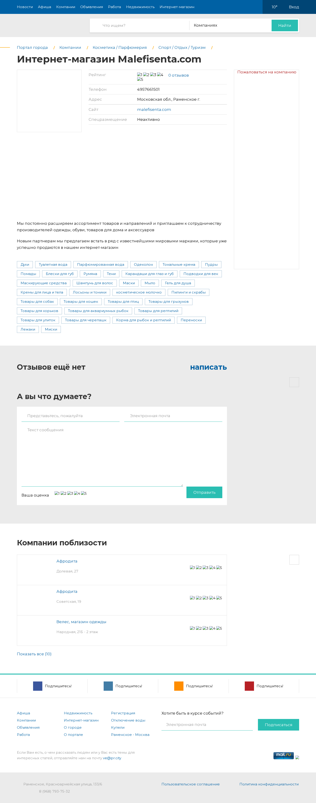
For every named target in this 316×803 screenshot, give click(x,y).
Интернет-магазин (177, 7)
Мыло (150, 283)
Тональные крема (179, 264)
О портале (73, 734)
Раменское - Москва (130, 734)
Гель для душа (178, 283)
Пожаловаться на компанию (266, 72)
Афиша (44, 7)
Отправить (204, 492)
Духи (25, 264)
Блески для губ (60, 274)
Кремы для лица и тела (42, 292)
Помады (28, 274)
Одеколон (143, 264)
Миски (51, 329)
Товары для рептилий (158, 311)
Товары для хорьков (39, 311)
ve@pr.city (112, 758)
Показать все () (34, 654)
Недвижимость (140, 7)
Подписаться (278, 724)
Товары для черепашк (85, 320)
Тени (111, 274)
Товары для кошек (81, 301)
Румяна (90, 274)
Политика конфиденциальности (269, 784)
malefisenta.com (154, 109)
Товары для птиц (123, 301)
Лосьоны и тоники (89, 292)
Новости (25, 7)
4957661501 (148, 89)
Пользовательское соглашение (190, 784)
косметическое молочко (139, 292)
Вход (294, 7)
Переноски (191, 320)
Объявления (91, 7)
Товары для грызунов (169, 301)
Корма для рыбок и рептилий (143, 320)
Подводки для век (200, 274)
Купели (117, 727)
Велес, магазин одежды (81, 621)
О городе (73, 727)
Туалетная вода (53, 264)
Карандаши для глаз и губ (149, 274)
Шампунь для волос (94, 283)
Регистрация (123, 713)
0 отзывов (178, 75)
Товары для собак (37, 301)
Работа (114, 7)
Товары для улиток (38, 320)
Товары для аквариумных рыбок (98, 311)
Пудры (211, 264)
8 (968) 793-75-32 (54, 791)
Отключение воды (128, 720)
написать (208, 367)
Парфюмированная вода (100, 264)
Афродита (66, 561)
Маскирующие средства (44, 283)
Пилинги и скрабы (188, 292)
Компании (65, 7)
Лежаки (28, 329)
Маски (129, 283)
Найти (284, 25)
